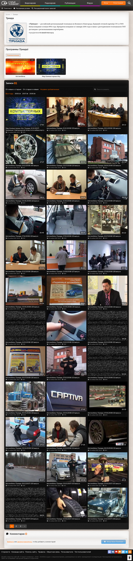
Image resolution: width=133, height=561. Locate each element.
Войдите (10, 542)
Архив (8, 14)
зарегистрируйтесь (24, 542)
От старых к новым (31, 89)
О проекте (5, 552)
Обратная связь (53, 552)
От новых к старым (13, 89)
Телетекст (8, 8)
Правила (41, 552)
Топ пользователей (82, 552)
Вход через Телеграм (115, 542)
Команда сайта (17, 552)
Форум (90, 3)
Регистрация (118, 3)
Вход (106, 3)
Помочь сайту (31, 552)
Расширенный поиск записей (44, 8)
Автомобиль (20, 76)
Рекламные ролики (23, 8)
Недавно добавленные (49, 89)
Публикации (70, 3)
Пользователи (67, 552)
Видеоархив (30, 3)
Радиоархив (50, 3)
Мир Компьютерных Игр (51, 76)
